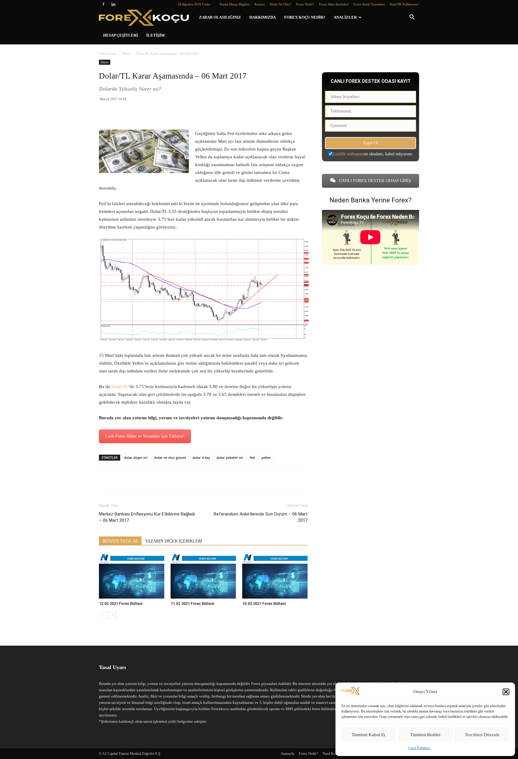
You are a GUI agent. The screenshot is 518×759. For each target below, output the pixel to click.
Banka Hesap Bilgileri (235, 4)
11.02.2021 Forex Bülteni (192, 603)
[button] (506, 692)
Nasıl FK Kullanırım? (404, 4)
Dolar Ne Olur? (280, 4)
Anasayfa (287, 754)
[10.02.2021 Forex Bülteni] (275, 576)
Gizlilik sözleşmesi (349, 154)
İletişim (155, 35)
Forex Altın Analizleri (334, 4)
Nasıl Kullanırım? (335, 754)
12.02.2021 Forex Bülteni (120, 603)
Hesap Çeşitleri (120, 35)
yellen (266, 457)
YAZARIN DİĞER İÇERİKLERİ (173, 541)
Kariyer (260, 4)
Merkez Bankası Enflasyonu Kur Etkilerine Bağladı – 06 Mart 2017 (147, 517)
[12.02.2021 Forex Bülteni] (131, 576)
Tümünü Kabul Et (368, 734)
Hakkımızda (262, 17)
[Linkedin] (113, 4)
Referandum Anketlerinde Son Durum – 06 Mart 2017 (261, 517)
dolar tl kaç (201, 457)
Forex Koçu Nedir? (304, 17)
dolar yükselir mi (229, 457)
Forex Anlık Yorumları (369, 4)
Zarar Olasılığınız (220, 17)
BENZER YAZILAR (120, 541)
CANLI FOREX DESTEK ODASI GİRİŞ (374, 180)
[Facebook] (103, 4)
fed (252, 457)
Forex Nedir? (305, 4)
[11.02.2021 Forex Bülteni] (203, 576)
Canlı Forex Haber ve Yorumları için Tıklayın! (145, 436)
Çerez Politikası (419, 748)
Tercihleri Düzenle (482, 734)
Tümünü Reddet (425, 734)
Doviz (126, 54)
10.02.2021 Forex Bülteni (264, 603)
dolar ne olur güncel (170, 457)
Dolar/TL (119, 386)
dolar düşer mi (135, 457)
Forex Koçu (107, 54)
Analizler (345, 17)
